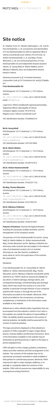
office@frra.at (14, 100)
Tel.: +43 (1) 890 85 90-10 (13, 97)
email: (5, 219)
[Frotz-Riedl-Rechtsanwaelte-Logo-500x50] (22, 8)
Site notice (43, 401)
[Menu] (48, 8)
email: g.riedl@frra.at (11, 140)
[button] (26, 2)
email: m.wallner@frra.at (13, 160)
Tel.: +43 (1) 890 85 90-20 (13, 137)
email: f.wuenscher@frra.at (14, 199)
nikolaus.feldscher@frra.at (19, 219)
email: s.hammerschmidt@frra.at (16, 179)
